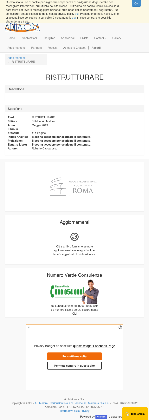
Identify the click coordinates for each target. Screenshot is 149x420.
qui (77, 14)
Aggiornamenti (16, 58)
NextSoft (101, 416)
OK (136, 3)
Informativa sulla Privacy (74, 411)
